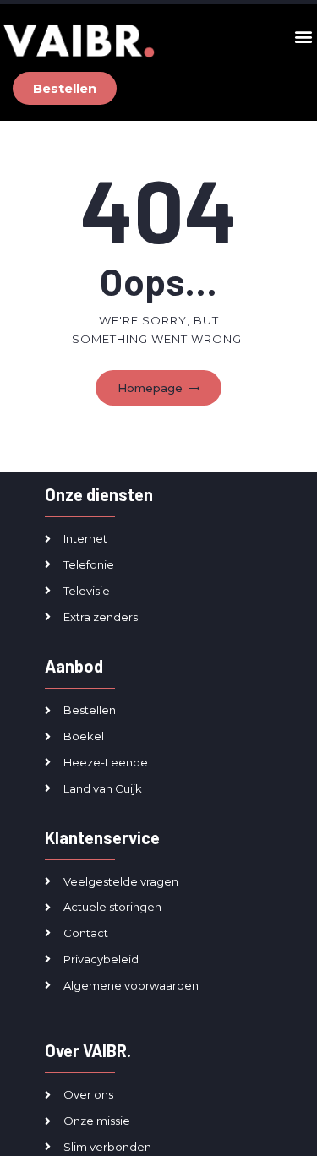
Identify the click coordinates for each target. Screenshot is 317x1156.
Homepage (150, 388)
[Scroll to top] (293, 1122)
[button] (303, 37)
